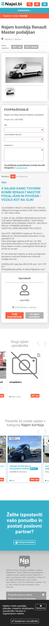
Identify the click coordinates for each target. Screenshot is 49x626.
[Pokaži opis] (3, 355)
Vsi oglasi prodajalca (34, 315)
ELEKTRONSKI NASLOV (13, 135)
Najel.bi (7, 16)
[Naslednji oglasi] (39, 343)
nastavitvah (21, 167)
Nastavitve (40, 608)
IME (5, 125)
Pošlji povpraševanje (14, 315)
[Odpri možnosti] (45, 4)
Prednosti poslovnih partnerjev (22, 598)
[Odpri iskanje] (30, 4)
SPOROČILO (8, 145)
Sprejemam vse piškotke (26, 621)
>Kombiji (22, 16)
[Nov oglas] (37, 4)
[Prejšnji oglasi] (44, 343)
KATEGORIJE (23, 10)
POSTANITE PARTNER (26, 542)
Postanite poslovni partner (20, 595)
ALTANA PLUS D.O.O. (18, 472)
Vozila (15, 16)
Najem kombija (32, 425)
